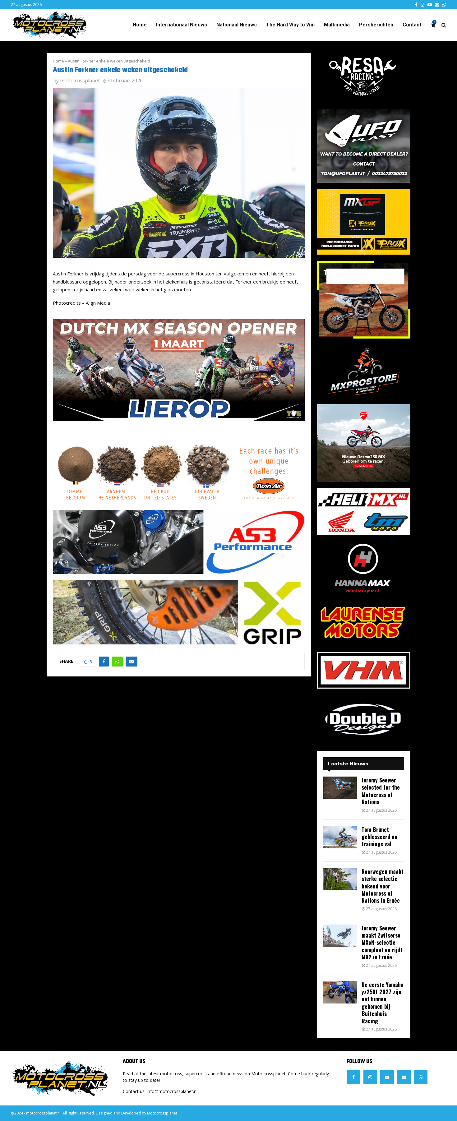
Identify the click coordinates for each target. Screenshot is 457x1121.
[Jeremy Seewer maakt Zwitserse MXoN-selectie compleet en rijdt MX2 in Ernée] (340, 936)
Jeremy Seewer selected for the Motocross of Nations (381, 791)
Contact (412, 25)
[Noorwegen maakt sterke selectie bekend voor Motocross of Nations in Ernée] (340, 879)
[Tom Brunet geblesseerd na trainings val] (340, 837)
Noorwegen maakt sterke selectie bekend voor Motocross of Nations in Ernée (383, 886)
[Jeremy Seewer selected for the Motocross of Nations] (340, 788)
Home (140, 25)
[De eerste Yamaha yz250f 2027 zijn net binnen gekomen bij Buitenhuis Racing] (340, 992)
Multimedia (337, 25)
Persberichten (376, 25)
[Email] (404, 1077)
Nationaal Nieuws (236, 25)
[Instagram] (370, 1077)
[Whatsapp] (420, 1077)
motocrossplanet (80, 80)
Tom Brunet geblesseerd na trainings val (379, 836)
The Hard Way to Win (290, 25)
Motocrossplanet (162, 1113)
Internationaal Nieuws (181, 25)
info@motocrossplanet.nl (172, 1091)
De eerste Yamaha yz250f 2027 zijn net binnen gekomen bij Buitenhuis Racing (383, 1002)
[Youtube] (387, 1077)
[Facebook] (353, 1077)
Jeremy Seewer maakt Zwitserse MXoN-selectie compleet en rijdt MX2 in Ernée (382, 942)
